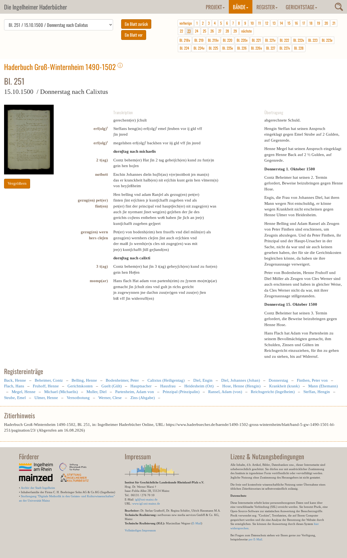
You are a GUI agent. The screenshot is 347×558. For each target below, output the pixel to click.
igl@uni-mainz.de (146, 499)
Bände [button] (239, 7)
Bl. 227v (284, 48)
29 (235, 31)
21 (333, 23)
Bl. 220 (227, 40)
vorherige (185, 23)
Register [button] (265, 7)
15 (288, 23)
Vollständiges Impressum (140, 530)
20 (326, 23)
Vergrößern (17, 183)
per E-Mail (255, 539)
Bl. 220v (242, 40)
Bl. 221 (256, 40)
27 (219, 31)
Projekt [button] (214, 7)
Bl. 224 (184, 48)
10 (252, 23)
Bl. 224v (199, 48)
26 (212, 31)
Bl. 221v (270, 40)
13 (273, 23)
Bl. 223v (327, 40)
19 (318, 23)
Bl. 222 (284, 40)
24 (196, 31)
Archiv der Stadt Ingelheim (38, 487)
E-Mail (196, 523)
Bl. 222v (298, 40)
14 (281, 23)
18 (311, 23)
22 (181, 31)
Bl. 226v (256, 48)
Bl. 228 (299, 48)
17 (303, 23)
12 (266, 23)
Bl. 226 (242, 48)
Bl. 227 (270, 48)
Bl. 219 (199, 40)
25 (204, 31)
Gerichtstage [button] (300, 7)
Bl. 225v (227, 48)
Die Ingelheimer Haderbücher (35, 6)
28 (227, 31)
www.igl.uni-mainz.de (146, 503)
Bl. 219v (213, 40)
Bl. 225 (213, 48)
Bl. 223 (312, 40)
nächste (246, 31)
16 (296, 23)
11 (259, 23)
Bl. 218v (184, 40)
